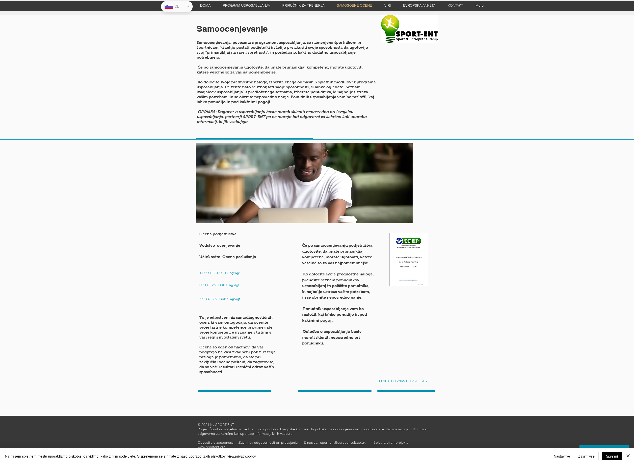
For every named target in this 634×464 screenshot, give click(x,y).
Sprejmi (612, 456)
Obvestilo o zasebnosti (216, 442)
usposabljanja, (292, 42)
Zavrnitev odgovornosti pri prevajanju (268, 442)
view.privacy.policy (241, 456)
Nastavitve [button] (562, 456)
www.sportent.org (212, 447)
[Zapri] (628, 456)
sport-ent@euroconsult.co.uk (343, 442)
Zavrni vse (586, 456)
